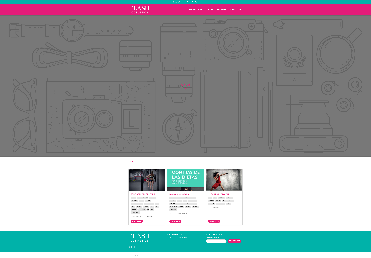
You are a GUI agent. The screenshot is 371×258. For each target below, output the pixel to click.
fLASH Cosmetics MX (139, 255)
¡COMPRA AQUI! (195, 10)
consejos (172, 200)
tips (152, 209)
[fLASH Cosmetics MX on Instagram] (134, 247)
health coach (173, 206)
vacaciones (173, 209)
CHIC (215, 198)
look (152, 203)
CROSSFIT (145, 198)
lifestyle (147, 203)
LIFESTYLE (212, 203)
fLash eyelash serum (137, 203)
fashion (141, 200)
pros (152, 206)
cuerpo (179, 200)
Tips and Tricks (135, 212)
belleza (133, 198)
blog (139, 198)
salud (156, 206)
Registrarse (234, 241)
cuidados (152, 198)
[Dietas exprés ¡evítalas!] (185, 180)
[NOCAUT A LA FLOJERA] (224, 180)
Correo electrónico (212, 237)
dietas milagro (192, 200)
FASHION (211, 200)
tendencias (142, 209)
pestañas (146, 206)
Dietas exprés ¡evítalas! (179, 194)
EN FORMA (229, 198)
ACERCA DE (235, 10)
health (195, 203)
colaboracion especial (189, 198)
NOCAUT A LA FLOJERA (218, 194)
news (133, 206)
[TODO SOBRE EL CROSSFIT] (147, 180)
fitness (189, 203)
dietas (185, 200)
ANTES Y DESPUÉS (216, 10)
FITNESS (148, 200)
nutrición (139, 206)
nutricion (188, 206)
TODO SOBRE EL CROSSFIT (143, 194)
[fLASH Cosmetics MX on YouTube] (131, 247)
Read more (136, 221)
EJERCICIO (134, 200)
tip (148, 209)
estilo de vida (181, 203)
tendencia (134, 209)
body (180, 198)
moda (157, 203)
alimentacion (173, 198)
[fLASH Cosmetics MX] (140, 9)
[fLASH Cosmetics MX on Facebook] (129, 247)
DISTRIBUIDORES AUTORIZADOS (178, 237)
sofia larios (195, 206)
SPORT (229, 203)
